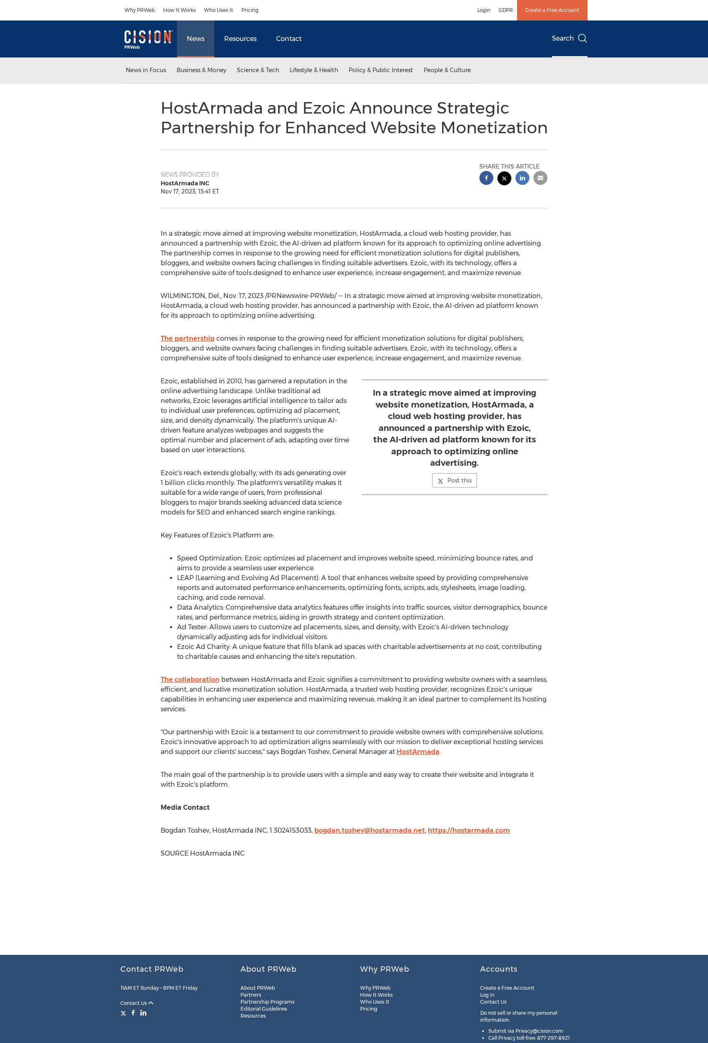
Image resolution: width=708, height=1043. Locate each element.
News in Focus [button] (146, 70)
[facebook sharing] (486, 179)
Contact (289, 39)
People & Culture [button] (447, 70)
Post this (459, 480)
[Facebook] (133, 1013)
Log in (487, 995)
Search (563, 38)
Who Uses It (218, 10)
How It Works (179, 10)
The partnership (188, 338)
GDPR (506, 10)
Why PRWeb (140, 10)
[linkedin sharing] (522, 179)
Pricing (250, 10)
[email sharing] (540, 179)
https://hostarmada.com (469, 830)
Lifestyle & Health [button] (314, 70)
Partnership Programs (268, 1002)
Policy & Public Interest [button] (381, 70)
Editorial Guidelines (264, 1009)
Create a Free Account (552, 10)
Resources (240, 39)
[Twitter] (124, 1013)
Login (483, 10)
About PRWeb (258, 988)
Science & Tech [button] (258, 70)
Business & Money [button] (201, 70)
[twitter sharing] (504, 179)
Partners (251, 995)
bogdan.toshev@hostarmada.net (369, 830)
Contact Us (134, 1003)
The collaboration (190, 679)
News (195, 39)
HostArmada (418, 752)
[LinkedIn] (143, 1013)
